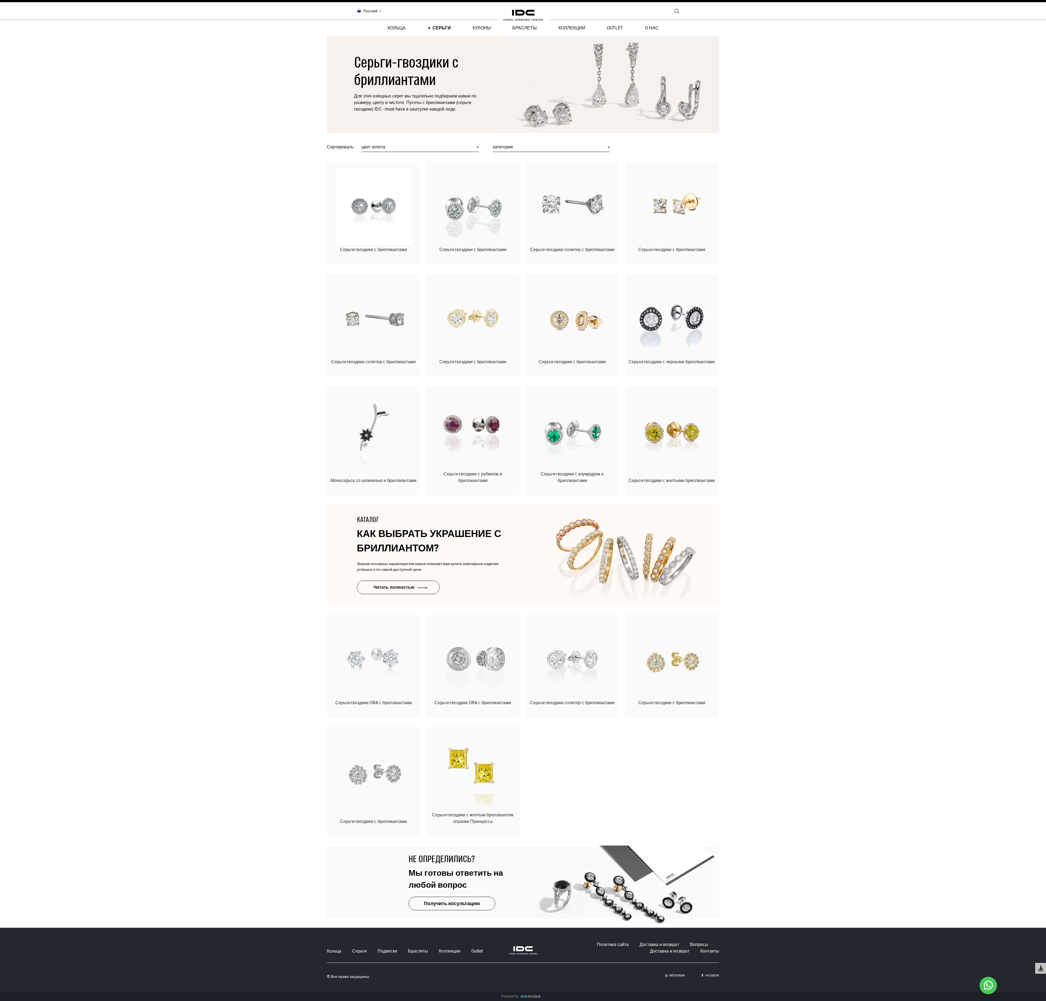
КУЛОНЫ (482, 28)
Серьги (359, 951)
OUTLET (615, 28)
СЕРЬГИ (442, 28)
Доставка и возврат (659, 944)
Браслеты (418, 951)
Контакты (709, 951)
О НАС (652, 28)
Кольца (334, 951)
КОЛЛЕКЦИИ (571, 28)
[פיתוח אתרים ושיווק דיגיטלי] (532, 996)
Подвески (387, 951)
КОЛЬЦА (397, 28)
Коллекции (449, 951)
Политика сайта (613, 944)
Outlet (477, 951)
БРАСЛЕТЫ (524, 28)
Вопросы (699, 944)
